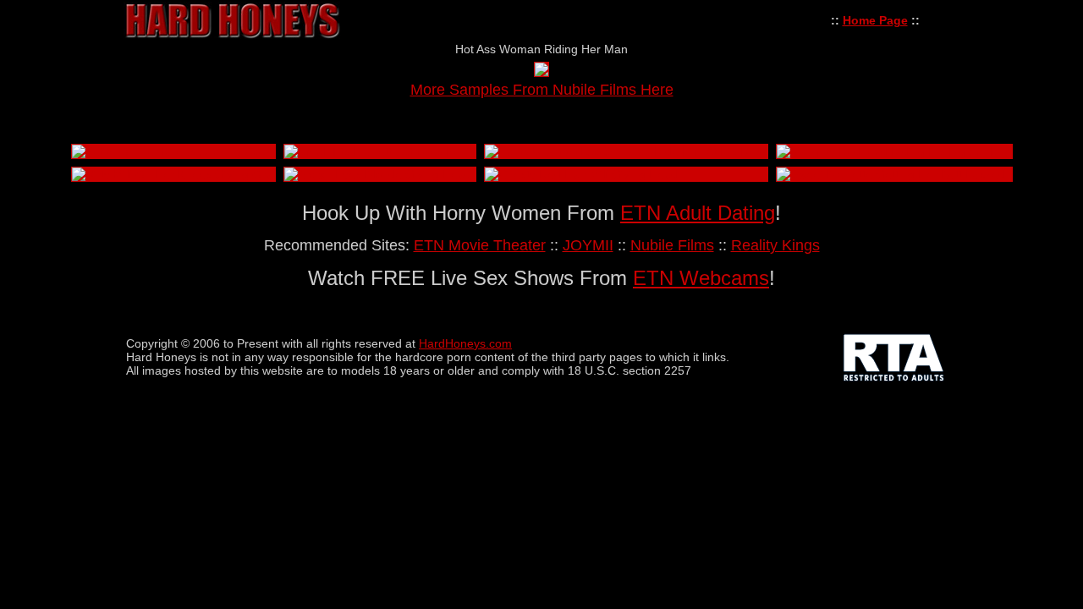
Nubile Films (672, 245)
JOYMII (588, 245)
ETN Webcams (701, 277)
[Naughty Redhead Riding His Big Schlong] (894, 151)
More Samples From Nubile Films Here (541, 89)
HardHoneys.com (465, 343)
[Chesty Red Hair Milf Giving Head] (581, 174)
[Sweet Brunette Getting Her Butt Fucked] (891, 174)
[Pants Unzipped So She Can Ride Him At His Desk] (626, 151)
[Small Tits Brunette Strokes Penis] (380, 151)
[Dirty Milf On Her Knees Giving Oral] (173, 174)
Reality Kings (775, 245)
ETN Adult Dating (697, 212)
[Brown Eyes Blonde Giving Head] (377, 174)
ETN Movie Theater (480, 245)
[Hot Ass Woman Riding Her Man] (541, 72)
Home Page (875, 20)
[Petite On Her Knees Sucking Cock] (172, 151)
